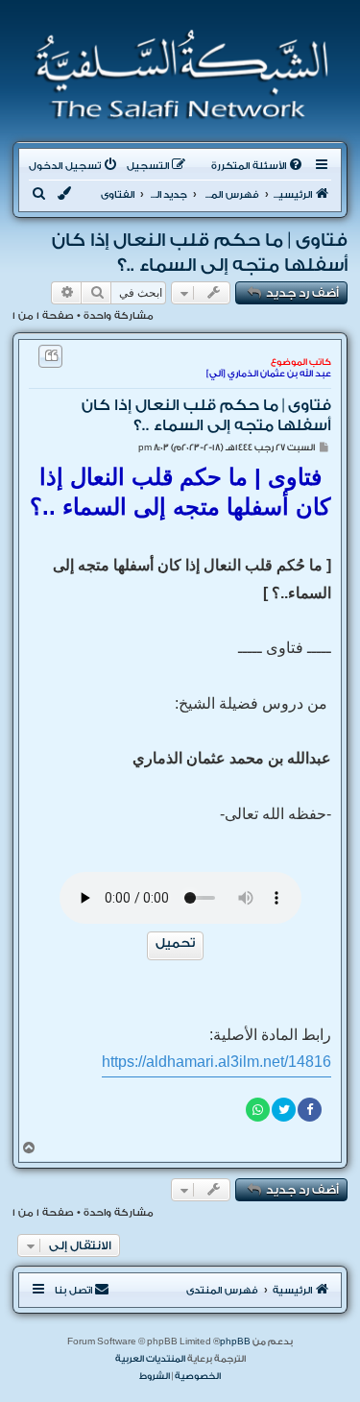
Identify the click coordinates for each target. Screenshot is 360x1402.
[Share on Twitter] (284, 1110)
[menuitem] (258, 166)
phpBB (235, 1341)
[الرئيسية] (175, 74)
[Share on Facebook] (310, 1110)
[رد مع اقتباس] (50, 356)
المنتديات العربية (150, 1359)
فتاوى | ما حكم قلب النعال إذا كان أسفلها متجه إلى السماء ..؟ (200, 253)
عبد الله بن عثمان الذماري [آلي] (268, 373)
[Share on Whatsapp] (258, 1110)
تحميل (175, 942)
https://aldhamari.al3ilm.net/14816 (216, 1061)
